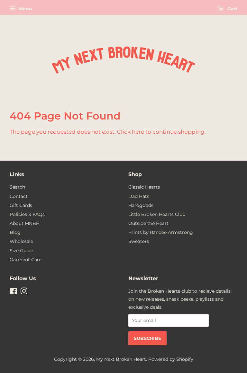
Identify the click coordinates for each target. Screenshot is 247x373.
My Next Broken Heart (121, 359)
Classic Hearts (144, 187)
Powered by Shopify (170, 359)
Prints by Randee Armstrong (160, 232)
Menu (24, 9)
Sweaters (138, 241)
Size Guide (21, 250)
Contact (19, 196)
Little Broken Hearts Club (156, 214)
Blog (15, 232)
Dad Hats (138, 196)
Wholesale (21, 241)
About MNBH (25, 223)
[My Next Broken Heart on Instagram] (23, 292)
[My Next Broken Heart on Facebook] (13, 292)
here (138, 132)
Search (17, 187)
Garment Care (25, 259)
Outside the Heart (148, 223)
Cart (231, 9)
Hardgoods (140, 205)
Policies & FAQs (27, 214)
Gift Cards (21, 205)
